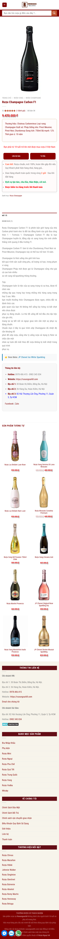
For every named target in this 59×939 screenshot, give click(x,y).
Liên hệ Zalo (16, 156)
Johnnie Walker (9, 870)
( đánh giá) (21, 111)
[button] (4, 5)
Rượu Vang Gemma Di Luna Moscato (43, 465)
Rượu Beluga (7, 903)
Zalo (17, 403)
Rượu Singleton (9, 874)
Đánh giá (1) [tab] (7, 221)
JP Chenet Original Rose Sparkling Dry (44, 604)
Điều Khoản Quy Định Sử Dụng (15, 823)
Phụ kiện (6, 748)
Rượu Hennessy (9, 899)
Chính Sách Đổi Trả (10, 813)
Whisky (5, 790)
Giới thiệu (6, 828)
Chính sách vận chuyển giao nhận (17, 818)
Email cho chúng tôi (10, 701)
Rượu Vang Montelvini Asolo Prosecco (15, 650)
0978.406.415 (16, 692)
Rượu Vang (18, 98)
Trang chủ (6, 98)
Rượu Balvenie (8, 884)
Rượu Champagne (33, 98)
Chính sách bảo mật (30, 932)
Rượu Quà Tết (8, 769)
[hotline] (18, 933)
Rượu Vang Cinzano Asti (44, 557)
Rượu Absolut (8, 889)
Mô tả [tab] (4, 215)
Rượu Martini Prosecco (15, 603)
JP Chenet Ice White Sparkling (31, 357)
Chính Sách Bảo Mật (11, 807)
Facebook (9, 403)
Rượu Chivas (7, 855)
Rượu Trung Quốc (9, 774)
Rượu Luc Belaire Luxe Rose (15, 465)
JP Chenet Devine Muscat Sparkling (44, 650)
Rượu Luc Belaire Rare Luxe (15, 511)
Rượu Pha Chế (8, 764)
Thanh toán (7, 839)
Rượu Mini (6, 753)
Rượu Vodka (7, 785)
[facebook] (4, 933)
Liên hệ (5, 834)
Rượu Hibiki (7, 865)
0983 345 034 (16, 719)
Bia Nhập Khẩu (8, 743)
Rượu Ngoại (7, 758)
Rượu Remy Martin (10, 894)
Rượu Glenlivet (8, 879)
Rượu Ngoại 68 (44, 935)
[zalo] (11, 933)
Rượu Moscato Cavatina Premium (44, 512)
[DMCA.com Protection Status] (10, 724)
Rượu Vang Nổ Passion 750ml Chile (15, 558)
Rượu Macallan (8, 860)
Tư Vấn (42, 156)
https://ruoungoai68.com (27, 379)
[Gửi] (54, 13)
